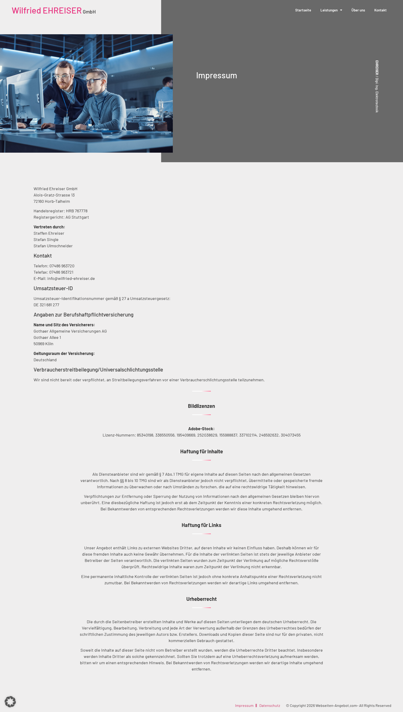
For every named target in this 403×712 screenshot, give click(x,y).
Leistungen (329, 10)
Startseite (303, 10)
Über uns (358, 10)
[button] (10, 701)
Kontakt (380, 10)
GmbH (54, 11)
